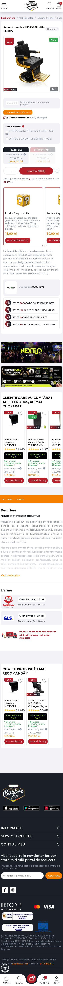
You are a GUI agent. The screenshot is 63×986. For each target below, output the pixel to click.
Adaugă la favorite (20, 413)
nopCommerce (20, 963)
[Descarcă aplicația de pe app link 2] (31, 808)
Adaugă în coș (36, 171)
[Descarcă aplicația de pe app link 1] (11, 808)
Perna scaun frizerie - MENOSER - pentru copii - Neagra (11, 442)
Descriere (7, 499)
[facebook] (5, 890)
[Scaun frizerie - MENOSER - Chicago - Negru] (37, 687)
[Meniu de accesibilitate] (5, 968)
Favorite (57, 171)
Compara (52, 29)
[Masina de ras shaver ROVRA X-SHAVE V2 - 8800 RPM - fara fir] (37, 420)
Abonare (54, 875)
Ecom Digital (46, 963)
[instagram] (13, 890)
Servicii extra (14, 126)
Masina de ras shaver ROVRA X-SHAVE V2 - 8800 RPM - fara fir (37, 442)
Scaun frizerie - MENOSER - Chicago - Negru (37, 703)
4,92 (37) (44, 449)
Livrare (20, 499)
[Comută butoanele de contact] (57, 967)
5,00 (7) (44, 710)
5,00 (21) (20, 449)
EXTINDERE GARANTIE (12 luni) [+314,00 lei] (31, 138)
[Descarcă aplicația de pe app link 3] (52, 808)
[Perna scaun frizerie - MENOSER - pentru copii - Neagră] (13, 420)
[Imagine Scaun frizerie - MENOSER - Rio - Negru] (31, 89)
